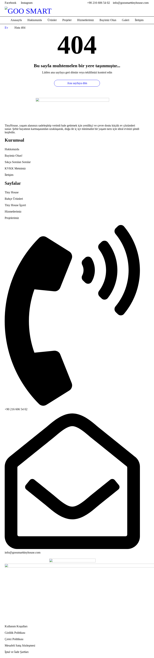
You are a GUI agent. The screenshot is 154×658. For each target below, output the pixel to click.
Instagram (26, 2)
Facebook (10, 2)
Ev (6, 27)
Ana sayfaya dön (77, 83)
